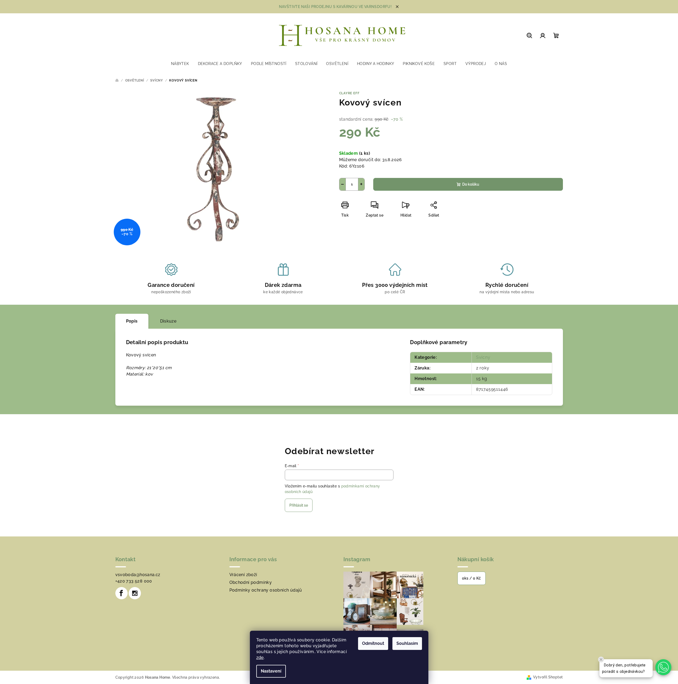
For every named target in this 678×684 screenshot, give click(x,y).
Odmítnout (373, 643)
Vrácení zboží (243, 574)
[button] (663, 667)
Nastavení (271, 671)
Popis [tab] (132, 321)
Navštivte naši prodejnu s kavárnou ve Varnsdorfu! (335, 7)
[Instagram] (135, 593)
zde (260, 657)
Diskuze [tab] (168, 321)
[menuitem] (180, 64)
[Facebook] (121, 593)
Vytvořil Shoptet (548, 677)
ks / (471, 578)
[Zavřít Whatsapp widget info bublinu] (601, 659)
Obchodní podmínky (250, 582)
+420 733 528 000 (133, 581)
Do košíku (470, 184)
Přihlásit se (298, 505)
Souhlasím (407, 643)
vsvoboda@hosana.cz (137, 574)
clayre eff (349, 93)
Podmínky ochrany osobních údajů (265, 590)
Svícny (483, 357)
